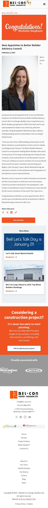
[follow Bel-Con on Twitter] (16, 417)
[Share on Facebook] (3, 213)
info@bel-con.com (24, 402)
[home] (18, 3)
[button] (44, 4)
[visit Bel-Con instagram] (25, 417)
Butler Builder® (24, 445)
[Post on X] (7, 213)
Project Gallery (24, 441)
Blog (24, 479)
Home (24, 434)
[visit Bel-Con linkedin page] (20, 417)
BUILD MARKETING (28, 499)
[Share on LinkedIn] (11, 213)
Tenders (30, 504)
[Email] (16, 213)
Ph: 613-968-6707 (23, 405)
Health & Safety (24, 468)
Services (24, 438)
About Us (23, 461)
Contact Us (24, 448)
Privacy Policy (20, 504)
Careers (24, 475)
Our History (24, 472)
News (24, 483)
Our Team (24, 465)
